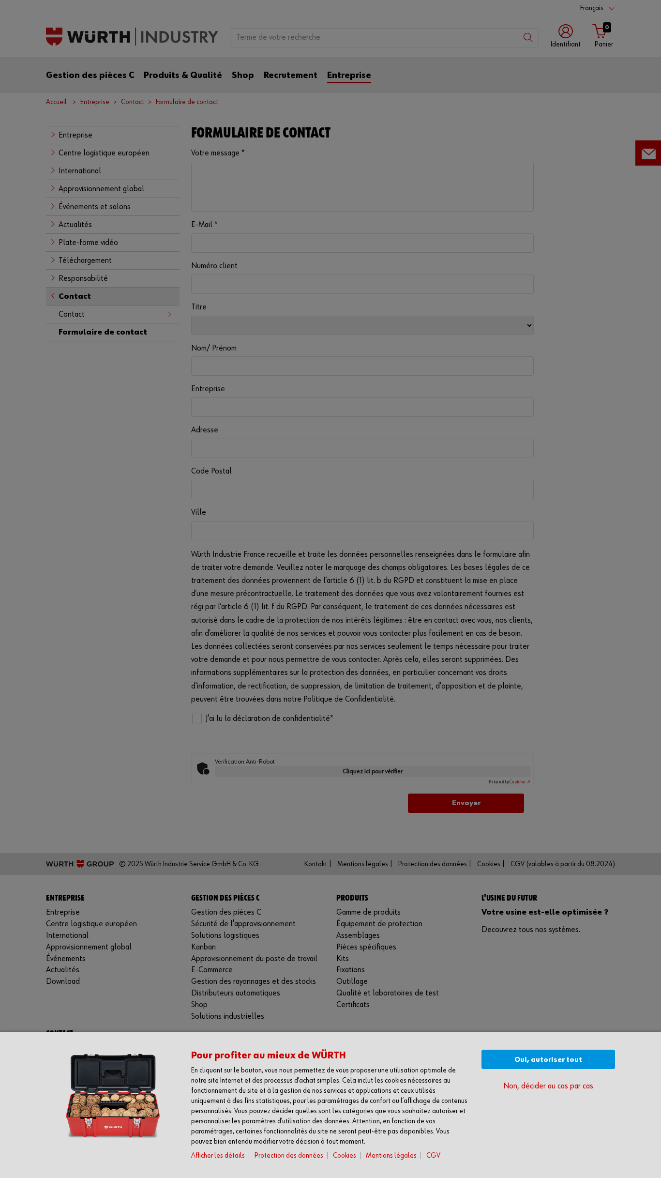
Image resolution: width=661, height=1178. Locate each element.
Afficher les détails (218, 1155)
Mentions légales (391, 1155)
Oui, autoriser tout (548, 1059)
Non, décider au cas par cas (548, 1086)
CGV (433, 1155)
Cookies (344, 1155)
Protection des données (289, 1155)
